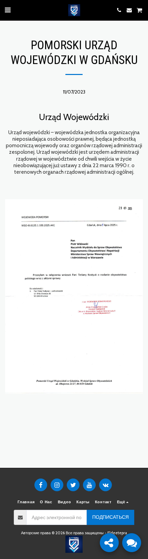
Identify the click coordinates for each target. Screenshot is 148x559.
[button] (7, 10)
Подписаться (110, 517)
